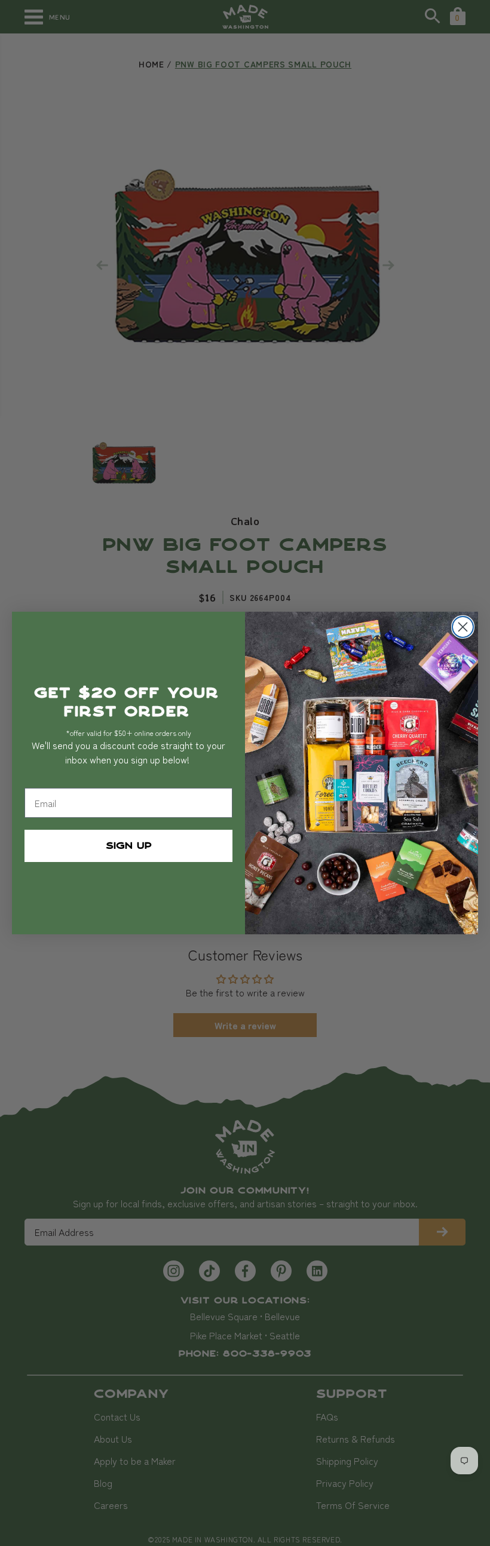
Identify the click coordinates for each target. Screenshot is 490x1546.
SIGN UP (129, 846)
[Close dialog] (462, 626)
